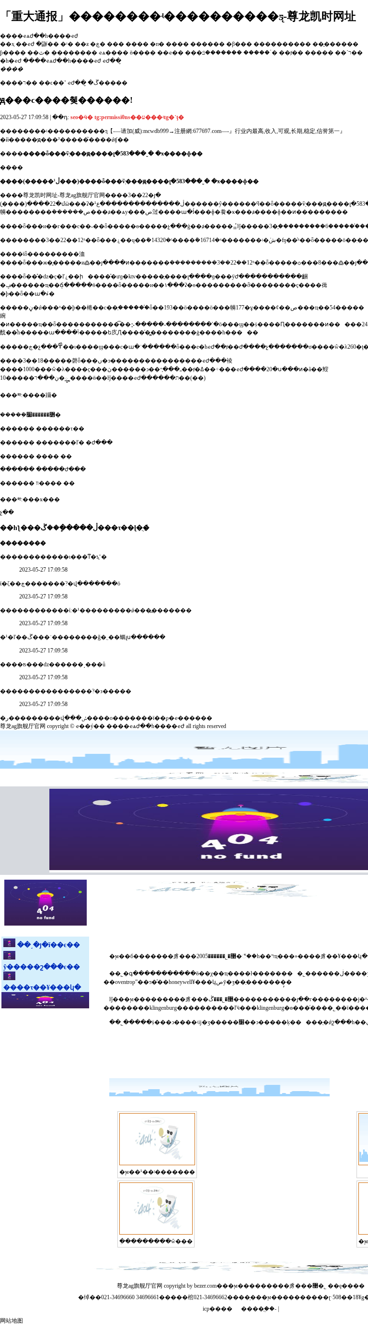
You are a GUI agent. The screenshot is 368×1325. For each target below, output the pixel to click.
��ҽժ (25, 44)
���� (137, 44)
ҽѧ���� (113, 52)
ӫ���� (143, 52)
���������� (282, 44)
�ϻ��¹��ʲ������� (157, 1172)
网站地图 (11, 1320)
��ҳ (7, 44)
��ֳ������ (335, 44)
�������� (74, 52)
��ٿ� (38, 52)
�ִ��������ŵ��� (156, 1241)
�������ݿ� (239, 52)
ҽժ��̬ (77, 82)
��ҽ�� (170, 52)
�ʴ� (66, 44)
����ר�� (18, 82)
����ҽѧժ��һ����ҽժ (62, 60)
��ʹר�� (349, 52)
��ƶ (82, 44)
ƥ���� (13, 52)
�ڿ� (97, 44)
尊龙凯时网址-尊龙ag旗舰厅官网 (64, 195)
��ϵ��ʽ (52, 82)
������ (207, 44)
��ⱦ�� (291, 52)
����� (319, 52)
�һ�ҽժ (11, 60)
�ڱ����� (107, 82)
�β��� (239, 44)
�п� (157, 44)
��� (115, 44)
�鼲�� (47, 44)
